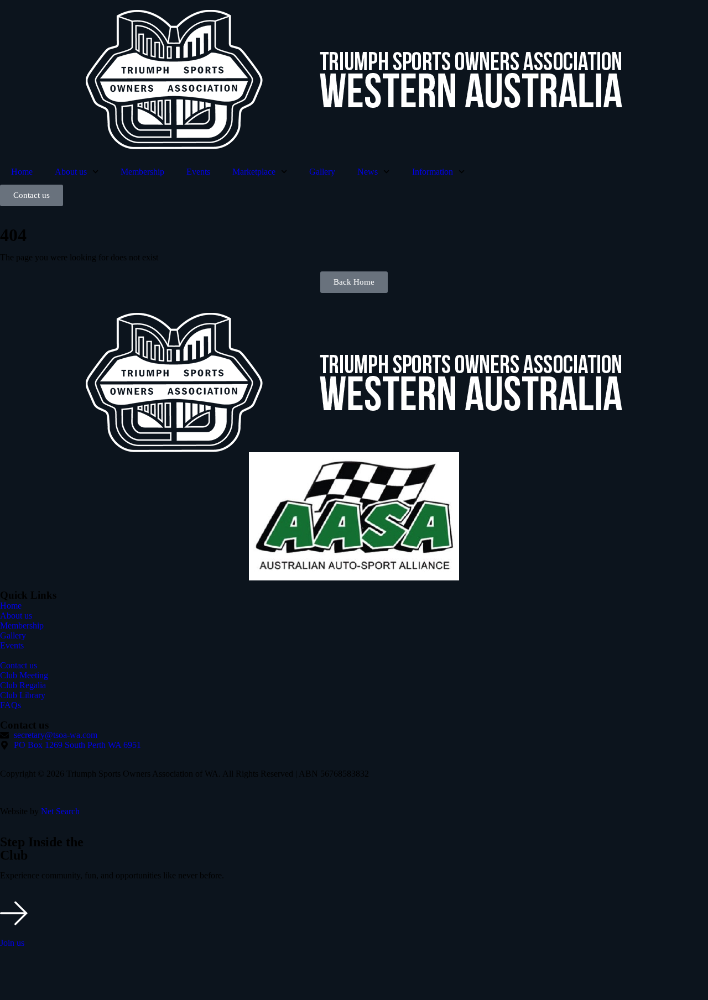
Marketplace (253, 171)
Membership (142, 171)
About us (71, 171)
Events (198, 171)
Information (432, 171)
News (367, 171)
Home (22, 171)
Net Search (60, 811)
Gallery (322, 171)
